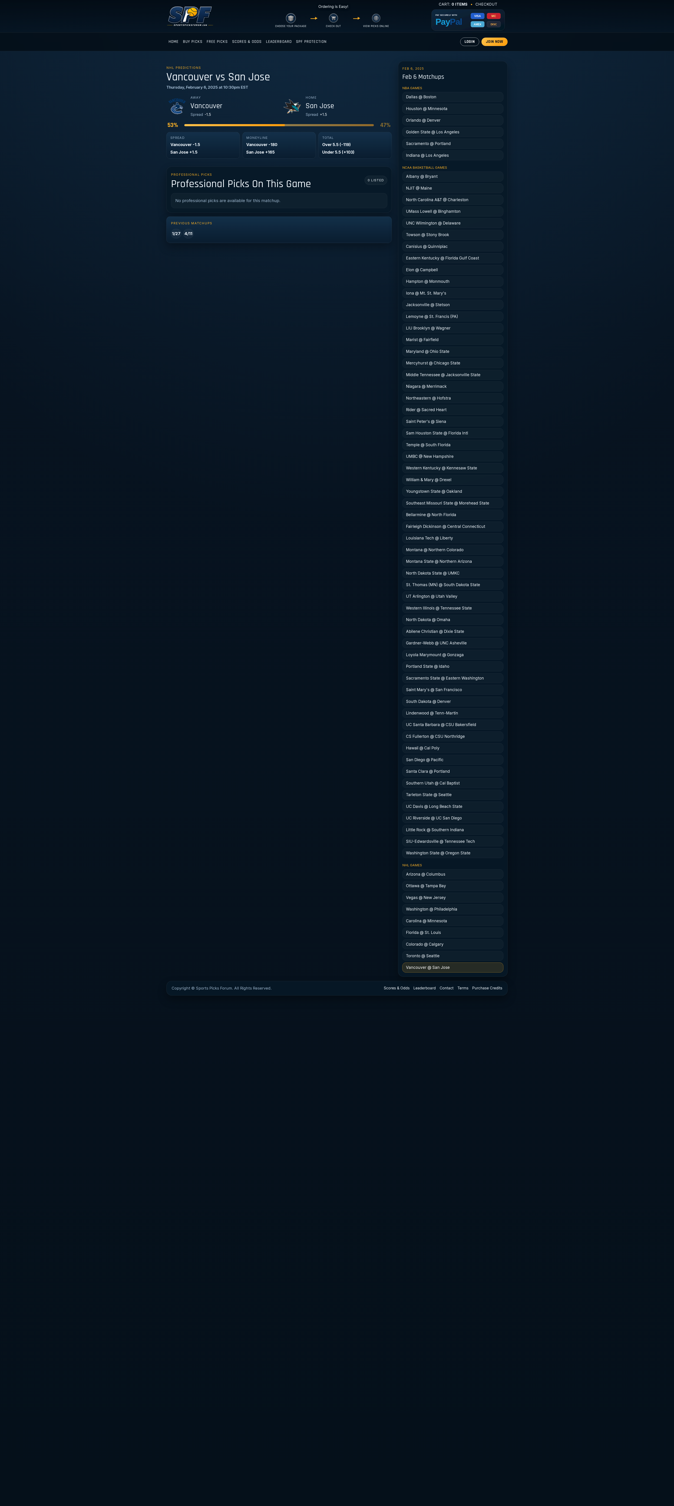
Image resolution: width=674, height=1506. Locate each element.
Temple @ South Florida (428, 444)
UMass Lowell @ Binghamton (433, 211)
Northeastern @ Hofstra (428, 398)
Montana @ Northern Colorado (435, 549)
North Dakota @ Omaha (428, 619)
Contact (447, 988)
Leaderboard (279, 41)
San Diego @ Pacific (425, 759)
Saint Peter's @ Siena (426, 421)
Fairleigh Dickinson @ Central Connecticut (445, 526)
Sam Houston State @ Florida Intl (437, 433)
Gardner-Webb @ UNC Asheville (436, 643)
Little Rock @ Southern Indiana (435, 829)
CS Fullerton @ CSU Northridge (435, 736)
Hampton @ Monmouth (428, 281)
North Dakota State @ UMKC (433, 573)
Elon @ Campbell (422, 269)
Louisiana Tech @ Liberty (429, 538)
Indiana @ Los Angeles (427, 155)
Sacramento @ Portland (428, 143)
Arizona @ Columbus (425, 874)
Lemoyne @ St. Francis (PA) (432, 316)
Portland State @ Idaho (427, 666)
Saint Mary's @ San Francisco (434, 689)
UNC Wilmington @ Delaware (433, 223)
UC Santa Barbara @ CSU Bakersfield (441, 724)
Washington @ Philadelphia (431, 909)
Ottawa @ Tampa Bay (426, 885)
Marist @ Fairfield (422, 339)
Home (173, 41)
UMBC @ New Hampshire (430, 456)
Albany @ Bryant (422, 176)
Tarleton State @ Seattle (429, 794)
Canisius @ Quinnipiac (427, 246)
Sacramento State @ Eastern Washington (445, 678)
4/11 (188, 233)
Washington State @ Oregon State (438, 853)
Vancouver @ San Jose (428, 967)
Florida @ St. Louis (423, 932)
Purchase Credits (487, 988)
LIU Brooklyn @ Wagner (428, 328)
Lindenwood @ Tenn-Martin (432, 713)
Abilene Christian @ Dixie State (435, 631)
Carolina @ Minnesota (426, 920)
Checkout (486, 4)
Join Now (494, 41)
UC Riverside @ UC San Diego (434, 818)
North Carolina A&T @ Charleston (437, 199)
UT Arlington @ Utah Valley (431, 596)
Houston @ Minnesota (426, 108)
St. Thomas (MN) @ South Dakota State (443, 584)
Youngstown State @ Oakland (434, 491)
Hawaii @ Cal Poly (423, 748)
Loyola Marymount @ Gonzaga (435, 654)
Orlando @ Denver (423, 120)
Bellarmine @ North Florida (431, 514)
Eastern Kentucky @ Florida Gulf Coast (442, 258)
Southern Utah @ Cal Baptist (433, 783)
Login (470, 41)
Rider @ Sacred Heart (426, 409)
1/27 (176, 233)
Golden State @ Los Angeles (432, 132)
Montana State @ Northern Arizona (439, 561)
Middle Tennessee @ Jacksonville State (443, 374)
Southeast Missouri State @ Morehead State (447, 503)
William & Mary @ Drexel (428, 479)
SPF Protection (311, 41)
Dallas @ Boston (421, 96)
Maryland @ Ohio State (427, 351)
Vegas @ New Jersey (426, 897)
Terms (462, 988)
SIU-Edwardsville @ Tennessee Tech (440, 841)
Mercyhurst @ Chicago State (433, 363)
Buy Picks (192, 41)
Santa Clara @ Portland (428, 771)
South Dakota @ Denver (428, 701)
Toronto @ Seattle (423, 955)
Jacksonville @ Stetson (428, 304)
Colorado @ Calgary (425, 944)
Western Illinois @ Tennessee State (439, 608)
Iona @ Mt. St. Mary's (426, 293)
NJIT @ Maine (419, 188)
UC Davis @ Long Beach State (434, 806)
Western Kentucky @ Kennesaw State (441, 468)
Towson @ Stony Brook (427, 234)
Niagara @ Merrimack (426, 386)
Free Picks (217, 41)
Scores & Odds (247, 41)
